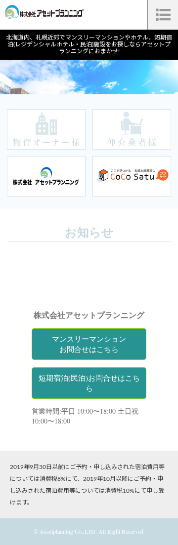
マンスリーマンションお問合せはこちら (89, 344)
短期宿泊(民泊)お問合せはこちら (89, 383)
